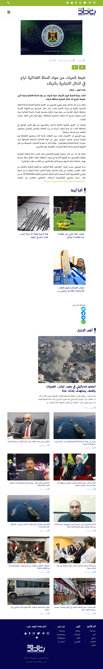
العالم (94, 645)
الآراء (78, 638)
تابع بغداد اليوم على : (36, 626)
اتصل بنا (61, 642)
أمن (94, 634)
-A (75, 67)
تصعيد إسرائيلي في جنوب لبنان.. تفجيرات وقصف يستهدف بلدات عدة (71, 389)
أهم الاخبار (85, 330)
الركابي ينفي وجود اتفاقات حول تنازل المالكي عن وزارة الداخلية (28, 442)
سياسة (93, 631)
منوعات (77, 634)
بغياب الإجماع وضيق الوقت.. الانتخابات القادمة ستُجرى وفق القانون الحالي (69, 290)
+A (82, 67)
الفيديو (77, 642)
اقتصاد (93, 642)
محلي (93, 638)
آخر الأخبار (91, 626)
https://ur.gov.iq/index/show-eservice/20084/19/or (65, 181)
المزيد (78, 626)
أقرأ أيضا (76, 190)
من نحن (61, 626)
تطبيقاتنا (61, 638)
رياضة (77, 631)
